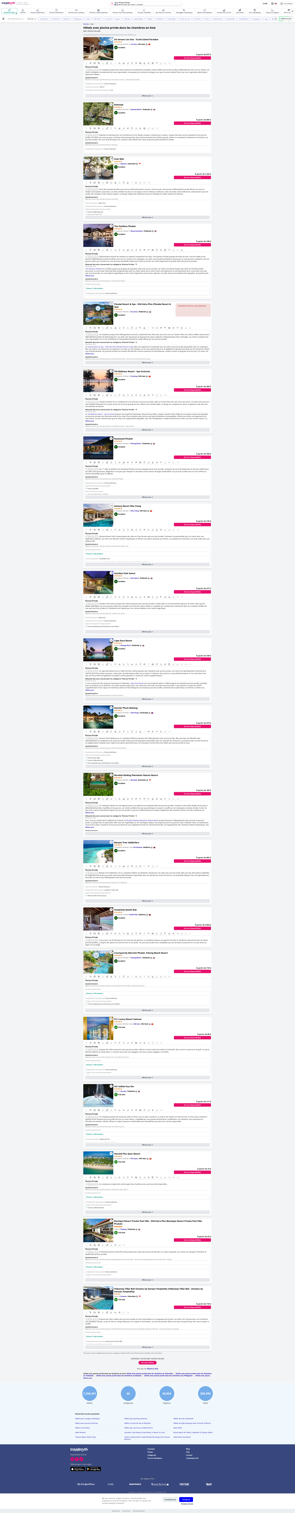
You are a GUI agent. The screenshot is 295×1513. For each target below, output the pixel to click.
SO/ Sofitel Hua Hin (124, 1086)
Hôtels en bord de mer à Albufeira (137, 1423)
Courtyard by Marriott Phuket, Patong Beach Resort (141, 952)
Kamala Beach (136, 109)
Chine (207, 19)
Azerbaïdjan (138, 19)
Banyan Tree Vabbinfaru (126, 842)
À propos (151, 1449)
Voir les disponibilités (192, 58)
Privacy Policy (126, 1511)
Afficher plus (146, 96)
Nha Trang (135, 511)
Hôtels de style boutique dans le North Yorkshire (192, 1423)
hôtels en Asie (152, 1369)
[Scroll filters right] (275, 19)
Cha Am (123, 1091)
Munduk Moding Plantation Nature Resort (136, 775)
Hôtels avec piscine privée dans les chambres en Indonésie (149, 1373)
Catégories (152, 1455)
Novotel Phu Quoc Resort (127, 1153)
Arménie (197, 19)
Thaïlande (55, 19)
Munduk (134, 780)
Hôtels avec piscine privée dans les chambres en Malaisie (118, 1375)
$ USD (265, 3)
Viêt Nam (97, 19)
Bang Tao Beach (137, 231)
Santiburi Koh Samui (124, 573)
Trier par (30, 19)
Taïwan (150, 19)
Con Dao (134, 44)
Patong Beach (136, 443)
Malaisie (66, 19)
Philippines (78, 19)
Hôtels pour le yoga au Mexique (87, 1418)
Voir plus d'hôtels (147, 1363)
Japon (118, 19)
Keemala (118, 104)
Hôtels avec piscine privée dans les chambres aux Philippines (168, 1375)
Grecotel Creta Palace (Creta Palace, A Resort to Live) (144, 1432)
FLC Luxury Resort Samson (128, 1019)
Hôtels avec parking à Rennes (135, 1418)
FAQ (187, 1452)
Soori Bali (119, 159)
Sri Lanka (108, 19)
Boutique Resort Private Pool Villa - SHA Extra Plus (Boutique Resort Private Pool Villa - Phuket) (158, 1222)
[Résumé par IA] (95, 266)
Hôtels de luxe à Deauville (183, 1418)
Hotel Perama (80, 1432)
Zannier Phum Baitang (125, 707)
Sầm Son (137, 1024)
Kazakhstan (230, 19)
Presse (150, 1452)
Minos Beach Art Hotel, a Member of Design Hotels (193, 1432)
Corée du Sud (185, 19)
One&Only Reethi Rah (125, 909)
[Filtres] (3, 19)
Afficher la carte (286, 19)
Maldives (159, 19)
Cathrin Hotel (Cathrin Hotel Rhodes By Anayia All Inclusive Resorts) (147, 1438)
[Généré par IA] (97, 70)
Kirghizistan (217, 19)
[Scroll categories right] (292, 11)
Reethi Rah (133, 915)
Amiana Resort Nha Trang (127, 506)
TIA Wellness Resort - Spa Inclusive (132, 371)
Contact (189, 1455)
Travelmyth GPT (192, 1458)
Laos (266, 19)
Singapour (257, 19)
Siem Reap (135, 713)
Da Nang (134, 376)
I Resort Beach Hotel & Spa (85, 1437)
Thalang (123, 1229)
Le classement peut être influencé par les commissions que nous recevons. (108, 35)
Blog (188, 1449)
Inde (88, 19)
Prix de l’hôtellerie (155, 1458)
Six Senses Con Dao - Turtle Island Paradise (136, 39)
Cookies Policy (116, 1511)
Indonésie (44, 19)
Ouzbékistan (244, 19)
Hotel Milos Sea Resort (182, 1437)
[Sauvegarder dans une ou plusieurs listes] (111, 39)
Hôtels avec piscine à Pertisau (86, 1423)
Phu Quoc (134, 1159)
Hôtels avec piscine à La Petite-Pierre (138, 1428)
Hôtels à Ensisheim (82, 1428)
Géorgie (127, 19)
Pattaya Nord (125, 645)
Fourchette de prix (14, 19)
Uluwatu (123, 1296)
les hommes (137, 847)
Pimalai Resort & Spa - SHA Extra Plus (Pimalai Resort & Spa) (142, 305)
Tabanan (123, 164)
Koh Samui (135, 578)
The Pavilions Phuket (125, 226)
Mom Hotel (177, 1428)
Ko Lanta (134, 312)
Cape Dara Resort (123, 640)
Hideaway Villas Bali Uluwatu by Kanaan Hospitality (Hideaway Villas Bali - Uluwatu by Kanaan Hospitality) (158, 1290)
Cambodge (171, 19)
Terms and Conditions (139, 1511)
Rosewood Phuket (123, 438)
